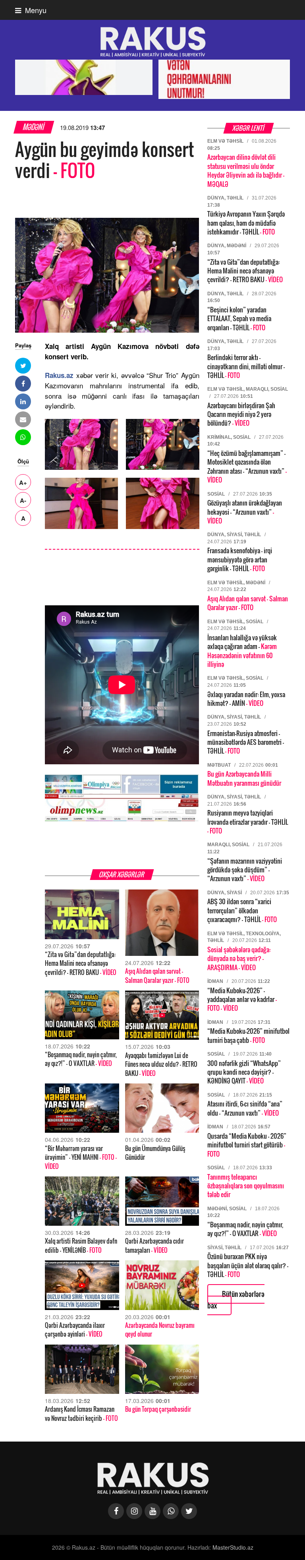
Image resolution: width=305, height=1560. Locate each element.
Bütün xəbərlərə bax (235, 1299)
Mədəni (34, 127)
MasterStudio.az (232, 1547)
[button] (23, 366)
